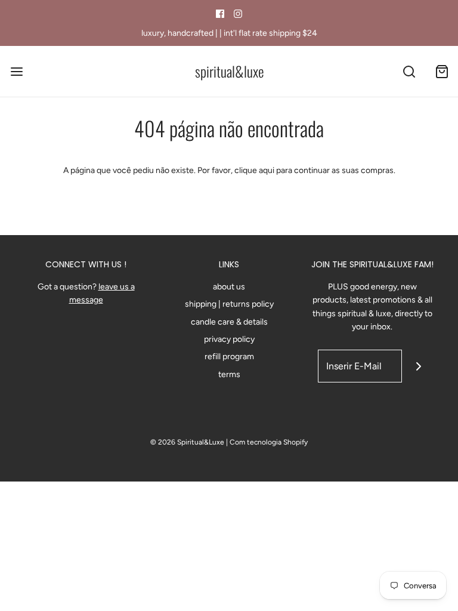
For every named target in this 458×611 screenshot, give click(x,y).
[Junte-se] (418, 366)
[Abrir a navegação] (16, 71)
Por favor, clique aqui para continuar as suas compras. (296, 170)
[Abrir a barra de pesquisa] (408, 71)
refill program (229, 356)
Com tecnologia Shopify (269, 442)
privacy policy (229, 339)
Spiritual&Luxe (229, 71)
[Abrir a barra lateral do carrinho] (441, 71)
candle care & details (229, 322)
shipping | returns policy (229, 304)
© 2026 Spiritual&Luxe (187, 442)
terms (229, 374)
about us (229, 287)
